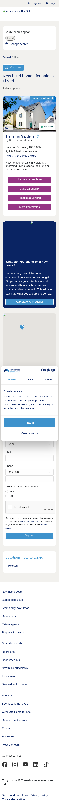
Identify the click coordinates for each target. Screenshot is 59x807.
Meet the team (11, 744)
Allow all (29, 422)
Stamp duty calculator (15, 608)
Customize (27, 433)
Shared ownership (13, 643)
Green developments (14, 684)
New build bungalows (15, 668)
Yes (12, 491)
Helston (13, 565)
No (11, 495)
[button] (22, 327)
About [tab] (48, 379)
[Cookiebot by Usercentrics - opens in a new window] (41, 370)
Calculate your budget (29, 301)
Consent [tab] (11, 379)
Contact (6, 728)
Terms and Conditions (29, 521)
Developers (9, 616)
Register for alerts (13, 632)
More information (29, 207)
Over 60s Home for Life (16, 711)
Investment (9, 676)
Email (8, 452)
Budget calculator (12, 599)
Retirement (8, 651)
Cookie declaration (13, 799)
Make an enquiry (29, 188)
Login (53, 3)
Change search (19, 44)
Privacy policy (39, 795)
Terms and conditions (15, 795)
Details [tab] (30, 379)
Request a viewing (29, 197)
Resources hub (11, 660)
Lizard (10, 38)
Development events (14, 720)
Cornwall (7, 57)
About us (7, 695)
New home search (13, 591)
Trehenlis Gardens (19, 136)
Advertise (8, 736)
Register (37, 3)
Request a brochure (30, 179)
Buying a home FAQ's (15, 703)
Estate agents (10, 624)
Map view (15, 67)
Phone (9, 466)
